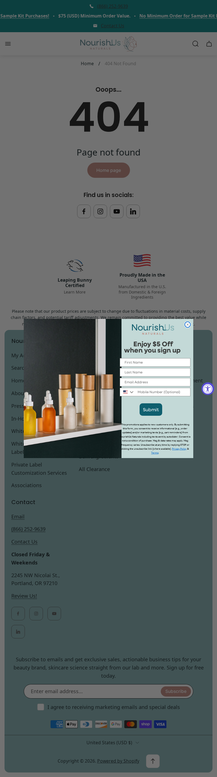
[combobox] (127, 392)
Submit (151, 409)
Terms (155, 453)
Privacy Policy (179, 449)
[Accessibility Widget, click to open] (207, 388)
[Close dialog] (187, 324)
